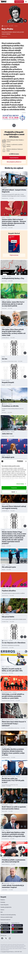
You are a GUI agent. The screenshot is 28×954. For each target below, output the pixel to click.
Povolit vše (14, 487)
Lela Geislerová (5, 361)
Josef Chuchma (5, 595)
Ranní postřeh (6, 883)
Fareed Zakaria (5, 647)
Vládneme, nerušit (11, 776)
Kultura (3, 217)
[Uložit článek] (21, 20)
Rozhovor (4, 857)
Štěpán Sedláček (5, 946)
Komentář (6, 26)
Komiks (3, 356)
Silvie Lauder (4, 811)
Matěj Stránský (5, 198)
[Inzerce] (14, 117)
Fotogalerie (4, 187)
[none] (25, 20)
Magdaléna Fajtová (6, 757)
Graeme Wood (5, 917)
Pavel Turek (4, 308)
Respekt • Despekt (5, 380)
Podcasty (5, 719)
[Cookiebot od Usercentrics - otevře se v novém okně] (17, 461)
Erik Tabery (4, 412)
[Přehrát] (21, 213)
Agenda (3, 455)
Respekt (3, 385)
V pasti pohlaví (5, 804)
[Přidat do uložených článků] (25, 184)
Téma (3, 614)
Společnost (4, 747)
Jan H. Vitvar (4, 227)
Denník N (12, 700)
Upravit (13, 491)
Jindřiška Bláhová (5, 337)
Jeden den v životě (5, 431)
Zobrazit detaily (20, 483)
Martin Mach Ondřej (12, 361)
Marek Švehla (4, 36)
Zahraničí (4, 908)
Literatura (4, 276)
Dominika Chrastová (6, 700)
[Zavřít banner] (25, 461)
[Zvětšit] (14, 14)
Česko (3, 666)
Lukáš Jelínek (4, 889)
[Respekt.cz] (3, 1)
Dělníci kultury (10, 719)
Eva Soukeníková (5, 784)
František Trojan (5, 621)
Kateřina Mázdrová (6, 864)
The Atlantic (10, 917)
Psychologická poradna (6, 692)
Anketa (3, 529)
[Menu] (26, 2)
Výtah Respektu (11, 936)
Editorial (5, 404)
